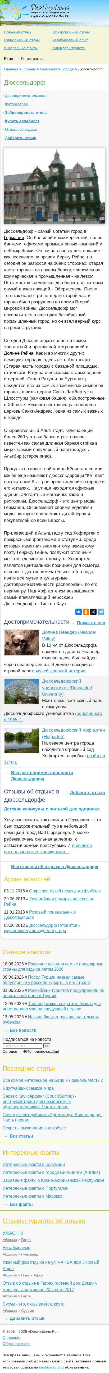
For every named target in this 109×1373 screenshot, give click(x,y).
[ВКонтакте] (78, 612)
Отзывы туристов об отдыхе (44, 1220)
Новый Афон (32, 1275)
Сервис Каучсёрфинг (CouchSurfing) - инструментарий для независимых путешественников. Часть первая (39, 1101)
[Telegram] (101, 612)
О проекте (11, 1337)
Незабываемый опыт (70, 40)
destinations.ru (51, 1367)
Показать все (91, 623)
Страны (29, 69)
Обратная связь (16, 1344)
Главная (11, 69)
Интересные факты (21, 48)
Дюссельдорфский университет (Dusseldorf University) (67, 688)
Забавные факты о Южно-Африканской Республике (54, 1180)
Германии (14, 237)
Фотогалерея (16, 104)
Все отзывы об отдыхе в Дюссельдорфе (54, 866)
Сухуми (27, 1310)
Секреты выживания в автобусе (34, 1128)
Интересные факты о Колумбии (34, 1164)
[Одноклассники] (86, 612)
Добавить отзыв (20, 138)
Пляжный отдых (17, 32)
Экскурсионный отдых (71, 32)
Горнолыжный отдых (22, 40)
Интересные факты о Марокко (32, 1196)
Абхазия (10, 1240)
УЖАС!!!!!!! (13, 1233)
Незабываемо (16, 1248)
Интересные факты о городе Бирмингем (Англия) (51, 1172)
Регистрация (32, 58)
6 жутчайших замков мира (28, 1088)
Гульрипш (29, 1254)
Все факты (21, 1204)
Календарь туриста (68, 48)
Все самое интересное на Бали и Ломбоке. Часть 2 (53, 1080)
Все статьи (21, 1136)
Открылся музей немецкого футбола (65, 891)
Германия (48, 69)
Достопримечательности (26, 95)
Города (67, 69)
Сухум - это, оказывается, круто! (34, 1304)
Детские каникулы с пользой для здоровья (52, 808)
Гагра (26, 1240)
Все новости (23, 1030)
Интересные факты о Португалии (36, 1188)
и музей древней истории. (59, 670)
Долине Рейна (18, 353)
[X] (93, 612)
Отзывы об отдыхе (21, 129)
